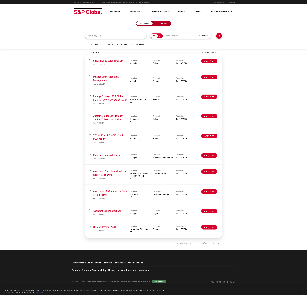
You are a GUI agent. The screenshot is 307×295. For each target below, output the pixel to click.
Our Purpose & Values (82, 262)
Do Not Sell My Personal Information (133, 282)
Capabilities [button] (135, 11)
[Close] (303, 290)
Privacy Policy (114, 282)
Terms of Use (91, 282)
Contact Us (119, 262)
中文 (149, 282)
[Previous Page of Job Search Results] (213, 243)
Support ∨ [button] (232, 2)
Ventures (107, 262)
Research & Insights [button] (159, 11)
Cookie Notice (102, 282)
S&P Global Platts (144, 2)
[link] (153, 62)
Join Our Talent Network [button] (221, 11)
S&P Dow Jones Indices (130, 2)
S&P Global (77, 2)
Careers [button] (181, 11)
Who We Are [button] (115, 11)
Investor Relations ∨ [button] (219, 2)
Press (98, 262)
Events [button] (198, 11)
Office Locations (135, 262)
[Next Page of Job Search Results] (218, 243)
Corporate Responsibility (94, 270)
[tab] (115, 11)
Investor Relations (127, 270)
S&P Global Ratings (88, 2)
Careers (76, 270)
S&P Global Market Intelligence (111, 2)
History (112, 270)
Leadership (143, 270)
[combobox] (116, 36)
